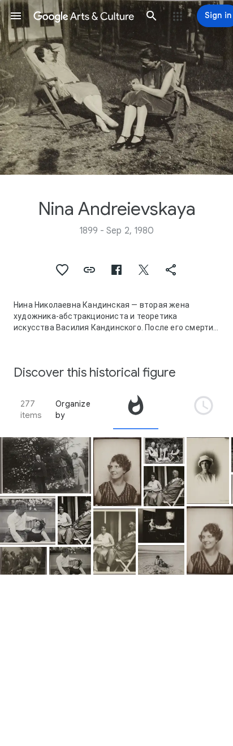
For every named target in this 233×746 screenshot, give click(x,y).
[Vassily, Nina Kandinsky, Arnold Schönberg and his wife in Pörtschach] (164, 450)
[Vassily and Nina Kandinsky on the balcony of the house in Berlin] (74, 520)
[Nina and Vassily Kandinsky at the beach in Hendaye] (161, 560)
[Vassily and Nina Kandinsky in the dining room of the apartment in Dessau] (161, 526)
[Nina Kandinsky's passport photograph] (208, 470)
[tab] (135, 409)
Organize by (72, 409)
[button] (15, 15)
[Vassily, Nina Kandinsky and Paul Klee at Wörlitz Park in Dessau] (45, 465)
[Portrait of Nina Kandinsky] (117, 471)
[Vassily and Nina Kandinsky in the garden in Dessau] (27, 520)
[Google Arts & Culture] (84, 16)
